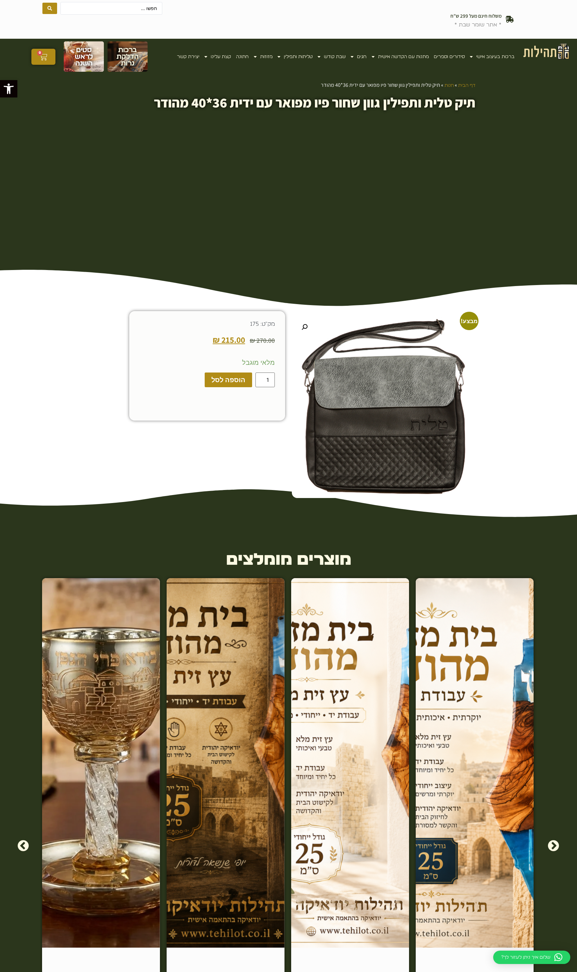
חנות (449, 85)
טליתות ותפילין (298, 56)
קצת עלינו (221, 56)
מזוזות (266, 56)
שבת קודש (335, 56)
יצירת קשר (188, 56)
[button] (8, 88)
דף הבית (466, 85)
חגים (361, 56)
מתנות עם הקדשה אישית (403, 56)
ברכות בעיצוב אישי (495, 56)
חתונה (242, 56)
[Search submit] (49, 8)
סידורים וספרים (449, 56)
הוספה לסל (228, 380)
